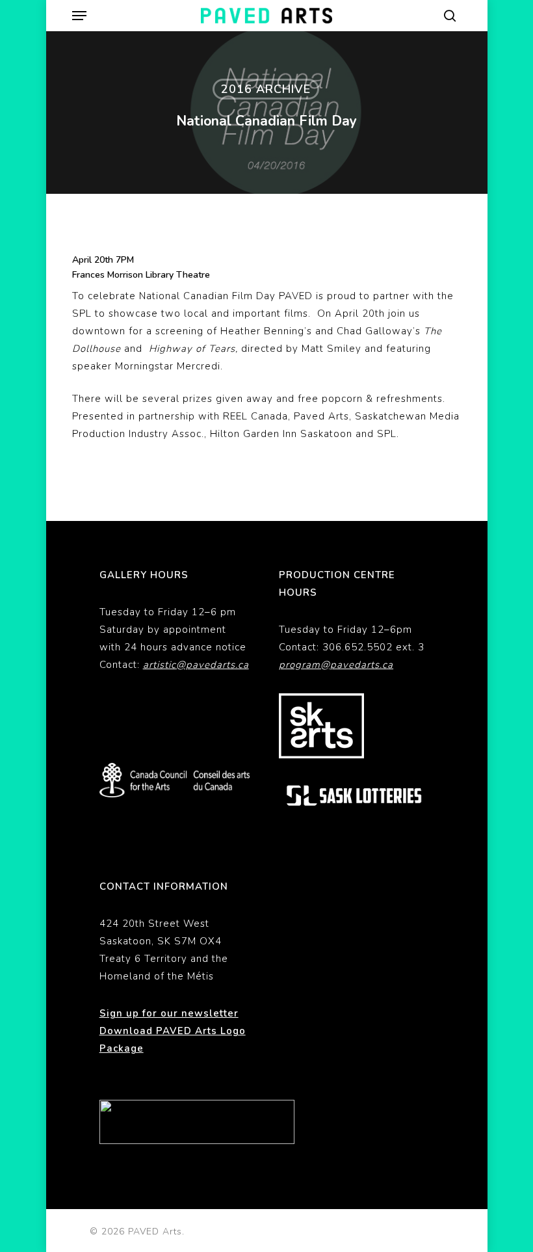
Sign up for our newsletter (169, 1013)
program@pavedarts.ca (336, 664)
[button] (79, 15)
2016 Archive (266, 89)
